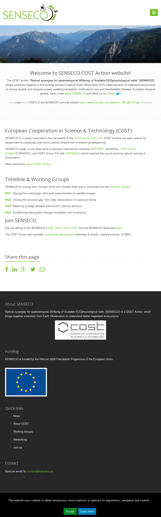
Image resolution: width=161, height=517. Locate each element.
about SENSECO (75, 93)
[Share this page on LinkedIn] (14, 270)
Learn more (87, 511)
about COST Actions (39, 164)
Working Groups (120, 187)
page (118, 228)
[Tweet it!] (32, 270)
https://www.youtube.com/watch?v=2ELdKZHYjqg (109, 102)
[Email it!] (42, 270)
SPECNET (98, 149)
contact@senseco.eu (40, 471)
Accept (70, 511)
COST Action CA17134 (87, 138)
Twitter (111, 93)
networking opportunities (59, 234)
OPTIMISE (72, 153)
